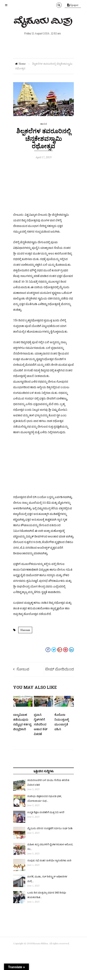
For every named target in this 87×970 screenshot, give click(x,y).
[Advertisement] (43, 187)
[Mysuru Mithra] (43, 23)
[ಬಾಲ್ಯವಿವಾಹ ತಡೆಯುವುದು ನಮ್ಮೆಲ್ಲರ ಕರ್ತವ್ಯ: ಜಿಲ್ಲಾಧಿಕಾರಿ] (23, 706)
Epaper (74, 5)
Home (22, 63)
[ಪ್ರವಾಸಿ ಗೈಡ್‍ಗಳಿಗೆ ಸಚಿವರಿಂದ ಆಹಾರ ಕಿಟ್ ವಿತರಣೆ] (43, 706)
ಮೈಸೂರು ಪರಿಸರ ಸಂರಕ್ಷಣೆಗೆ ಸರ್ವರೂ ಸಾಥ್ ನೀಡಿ (49, 828)
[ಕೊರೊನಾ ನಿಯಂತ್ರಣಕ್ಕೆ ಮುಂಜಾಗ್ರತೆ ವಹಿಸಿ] (64, 706)
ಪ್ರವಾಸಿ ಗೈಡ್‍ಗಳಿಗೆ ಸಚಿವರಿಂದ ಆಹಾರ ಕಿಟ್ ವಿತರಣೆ (40, 724)
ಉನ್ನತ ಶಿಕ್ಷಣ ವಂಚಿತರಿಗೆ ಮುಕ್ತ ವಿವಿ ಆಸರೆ (45, 812)
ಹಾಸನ (43, 124)
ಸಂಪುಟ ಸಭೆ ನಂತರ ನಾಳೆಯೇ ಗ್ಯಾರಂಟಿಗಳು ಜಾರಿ (49, 860)
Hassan (25, 630)
